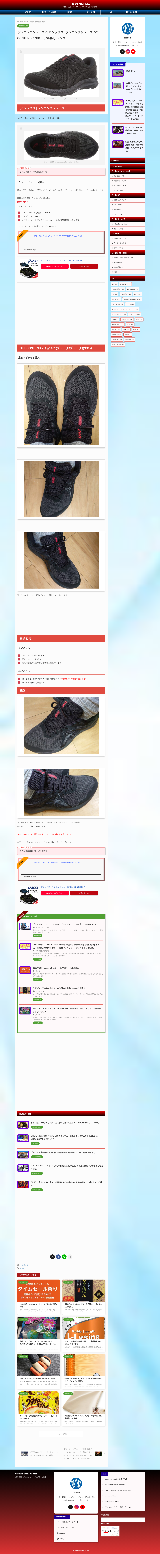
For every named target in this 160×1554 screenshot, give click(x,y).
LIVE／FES (118, 214)
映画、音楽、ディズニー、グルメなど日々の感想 (30, 1477)
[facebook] (58, 1256)
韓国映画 (129, 339)
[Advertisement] (61, 313)
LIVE (137, 294)
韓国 (128, 334)
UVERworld (117, 205)
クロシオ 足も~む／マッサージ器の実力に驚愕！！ (38, 1378)
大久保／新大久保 (120, 243)
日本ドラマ (127, 319)
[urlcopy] (70, 1256)
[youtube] (133, 51)
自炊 (42, 991)
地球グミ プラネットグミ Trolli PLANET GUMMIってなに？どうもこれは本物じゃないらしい (38, 1343)
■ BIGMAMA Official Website (113, 1485)
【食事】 (111, 12)
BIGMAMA (117, 209)
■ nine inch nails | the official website (116, 1490)
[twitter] (52, 1256)
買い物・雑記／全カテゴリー (124, 257)
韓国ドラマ (117, 339)
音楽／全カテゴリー (120, 200)
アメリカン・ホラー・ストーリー (125, 309)
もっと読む (62, 1434)
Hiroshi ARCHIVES (80, 4)
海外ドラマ (117, 324)
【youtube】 (60, 1539)
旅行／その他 (118, 229)
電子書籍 (46, 951)
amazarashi (125, 284)
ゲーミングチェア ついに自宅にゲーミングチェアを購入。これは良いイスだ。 (66, 924)
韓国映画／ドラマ (120, 181)
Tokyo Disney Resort (121, 224)
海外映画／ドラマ (120, 176)
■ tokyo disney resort (110, 1501)
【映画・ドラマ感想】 (49, 12)
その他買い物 (23, 1265)
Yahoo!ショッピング (53, 266)
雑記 (115, 272)
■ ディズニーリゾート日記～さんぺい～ (117, 1507)
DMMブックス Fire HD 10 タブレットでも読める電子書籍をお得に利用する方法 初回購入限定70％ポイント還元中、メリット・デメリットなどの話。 (134, 110)
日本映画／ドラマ (120, 185)
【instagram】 (61, 1533)
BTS (114, 294)
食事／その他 (118, 248)
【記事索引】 (28, 12)
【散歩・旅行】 (90, 12)
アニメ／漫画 (118, 190)
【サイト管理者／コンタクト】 (67, 1522)
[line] (64, 1256)
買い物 (37, 927)
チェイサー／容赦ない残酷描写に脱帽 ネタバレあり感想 (134, 130)
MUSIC (116, 299)
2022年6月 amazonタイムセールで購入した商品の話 (56, 968)
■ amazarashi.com (109, 1496)
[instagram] (127, 51)
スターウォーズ (119, 314)
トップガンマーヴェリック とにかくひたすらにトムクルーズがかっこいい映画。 (65, 1123)
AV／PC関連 (45, 927)
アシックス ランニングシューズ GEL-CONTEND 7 (63, 260)
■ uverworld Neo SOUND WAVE (114, 1479)
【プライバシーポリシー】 (65, 1527)
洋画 (139, 319)
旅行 (115, 319)
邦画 (126, 329)
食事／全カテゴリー (120, 238)
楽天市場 (82, 266)
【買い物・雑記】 (131, 12)
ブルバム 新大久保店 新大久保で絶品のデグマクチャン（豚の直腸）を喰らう (63, 1152)
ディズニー (134, 314)
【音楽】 (70, 12)
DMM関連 (38, 951)
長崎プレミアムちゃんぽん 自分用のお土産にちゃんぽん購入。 (60, 988)
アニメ (130, 304)
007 (114, 284)
